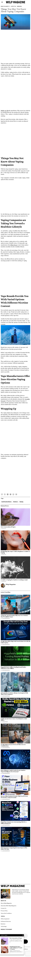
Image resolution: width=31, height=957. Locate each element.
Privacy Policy (4, 910)
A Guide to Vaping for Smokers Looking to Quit (14, 579)
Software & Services (6, 921)
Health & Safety (5, 6)
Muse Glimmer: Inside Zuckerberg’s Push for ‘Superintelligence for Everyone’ (13, 771)
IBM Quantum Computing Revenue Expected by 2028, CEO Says (14, 848)
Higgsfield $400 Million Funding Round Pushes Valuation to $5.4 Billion (13, 667)
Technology (4, 926)
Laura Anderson (6, 618)
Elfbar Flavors (13, 245)
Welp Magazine (11, 584)
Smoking (19, 6)
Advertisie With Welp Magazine (8, 905)
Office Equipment (5, 918)
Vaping (21, 501)
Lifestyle (13, 6)
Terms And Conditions (6, 913)
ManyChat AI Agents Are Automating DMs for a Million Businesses (13, 822)
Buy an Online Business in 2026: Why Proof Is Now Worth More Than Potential (14, 797)
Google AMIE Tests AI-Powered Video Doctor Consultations (13, 745)
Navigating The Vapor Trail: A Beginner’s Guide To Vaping (15, 552)
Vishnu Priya (5, 721)
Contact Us (3, 908)
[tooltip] (2, 494)
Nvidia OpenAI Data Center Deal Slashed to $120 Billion (14, 719)
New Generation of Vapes (8, 527)
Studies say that (5, 110)
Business (3, 924)
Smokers (15, 501)
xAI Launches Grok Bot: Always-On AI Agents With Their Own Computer (14, 693)
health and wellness (6, 501)
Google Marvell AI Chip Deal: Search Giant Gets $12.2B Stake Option (15, 642)
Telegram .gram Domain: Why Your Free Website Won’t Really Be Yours (14, 616)
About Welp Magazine (6, 903)
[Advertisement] (15, 46)
